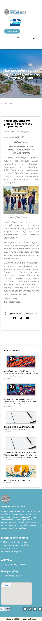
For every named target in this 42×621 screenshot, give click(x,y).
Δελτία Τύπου (7, 103)
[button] (18, 37)
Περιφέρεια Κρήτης (9, 548)
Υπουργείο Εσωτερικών (11, 551)
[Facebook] (15, 318)
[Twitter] (21, 318)
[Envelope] (40, 609)
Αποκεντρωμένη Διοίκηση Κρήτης (15, 545)
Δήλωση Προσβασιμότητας (12, 576)
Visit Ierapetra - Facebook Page (14, 542)
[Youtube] (27, 318)
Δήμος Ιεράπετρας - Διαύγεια (13, 564)
